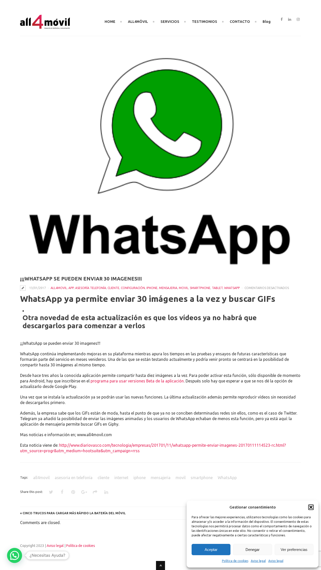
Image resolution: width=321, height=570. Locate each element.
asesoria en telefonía (74, 477)
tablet (217, 288)
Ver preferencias (294, 549)
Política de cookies (235, 560)
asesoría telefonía (90, 288)
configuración (133, 288)
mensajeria (168, 288)
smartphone (200, 288)
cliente (113, 288)
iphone (151, 288)
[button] (310, 507)
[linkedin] (289, 20)
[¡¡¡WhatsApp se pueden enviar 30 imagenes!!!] (160, 161)
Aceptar (211, 549)
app (71, 288)
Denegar (253, 549)
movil (183, 288)
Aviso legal (258, 560)
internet (121, 477)
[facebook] (281, 20)
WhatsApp (232, 288)
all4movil (59, 288)
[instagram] (298, 20)
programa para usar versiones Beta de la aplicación (137, 381)
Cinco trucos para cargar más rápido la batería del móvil (74, 513)
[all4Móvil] (45, 27)
